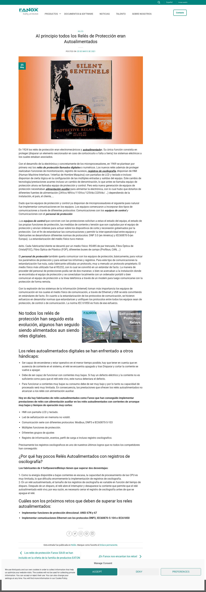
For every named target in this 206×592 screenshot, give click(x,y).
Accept (97, 571)
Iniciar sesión (182, 2)
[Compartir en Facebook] (69, 533)
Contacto (180, 13)
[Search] (159, 2)
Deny (139, 571)
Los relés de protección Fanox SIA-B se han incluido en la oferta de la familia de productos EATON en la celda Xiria (49, 557)
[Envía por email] (81, 533)
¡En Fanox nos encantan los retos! (118, 556)
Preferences (180, 571)
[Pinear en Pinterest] (86, 533)
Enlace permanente (108, 545)
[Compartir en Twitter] (75, 533)
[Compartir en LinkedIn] (92, 533)
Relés (81, 31)
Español (169, 2)
